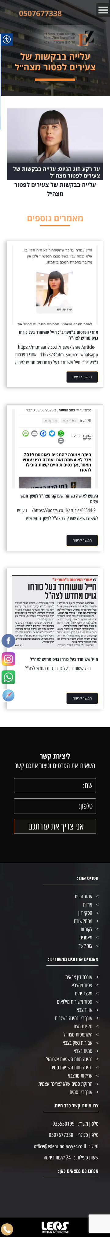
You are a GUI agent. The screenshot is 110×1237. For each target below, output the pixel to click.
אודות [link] (87, 904)
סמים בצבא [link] (83, 1051)
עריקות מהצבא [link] (80, 1075)
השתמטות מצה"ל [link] (78, 1034)
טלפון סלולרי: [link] (87, 1135)
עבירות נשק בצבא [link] (77, 1043)
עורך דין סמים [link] (81, 1092)
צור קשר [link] (85, 945)
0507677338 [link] (40, 13)
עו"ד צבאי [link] (83, 1010)
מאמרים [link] (85, 937)
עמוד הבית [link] (83, 896)
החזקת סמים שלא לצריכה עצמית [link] (65, 1084)
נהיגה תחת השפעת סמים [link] (71, 1067)
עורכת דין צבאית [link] (78, 977)
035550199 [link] (64, 1123)
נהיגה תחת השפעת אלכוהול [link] (69, 1059)
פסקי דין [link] (85, 913)
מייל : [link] (93, 1146)
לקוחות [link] (86, 929)
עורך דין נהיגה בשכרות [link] (73, 1018)
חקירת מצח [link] (83, 1026)
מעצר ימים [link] (83, 993)
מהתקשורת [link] (83, 921)
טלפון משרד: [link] (88, 1123)
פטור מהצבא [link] (82, 985)
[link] (8, 639)
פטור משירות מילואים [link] (74, 1001)
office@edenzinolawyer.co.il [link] (60, 1146)
